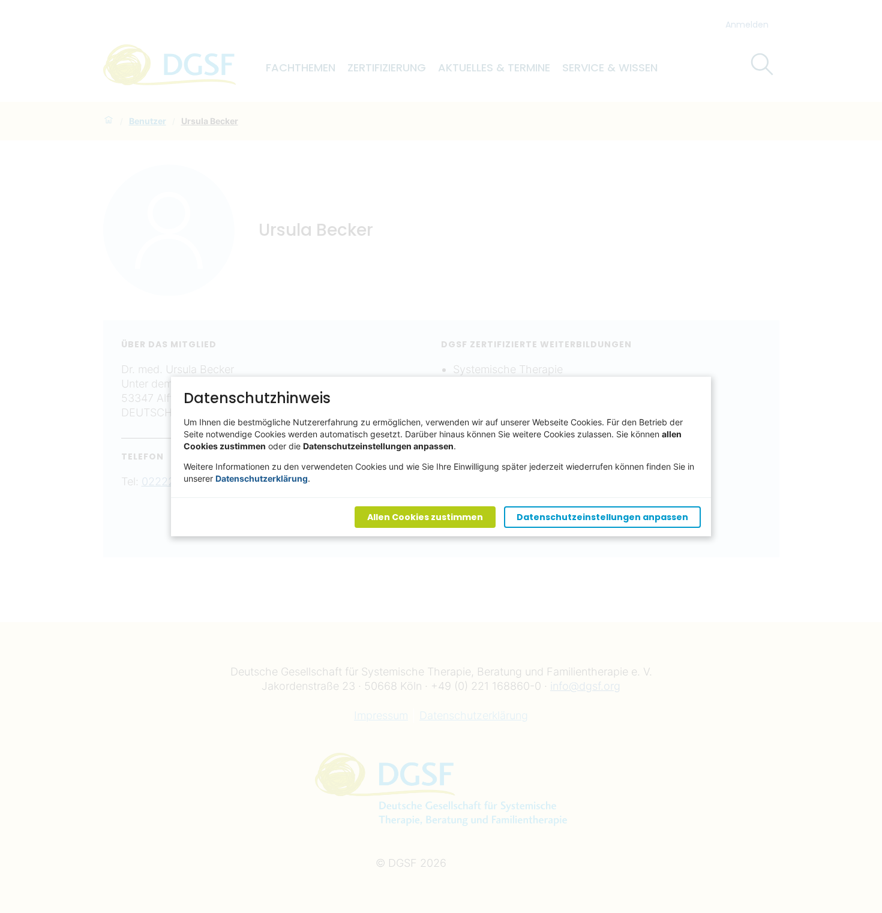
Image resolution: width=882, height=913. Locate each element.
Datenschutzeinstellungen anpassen (602, 517)
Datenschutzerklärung (261, 478)
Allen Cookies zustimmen (425, 517)
